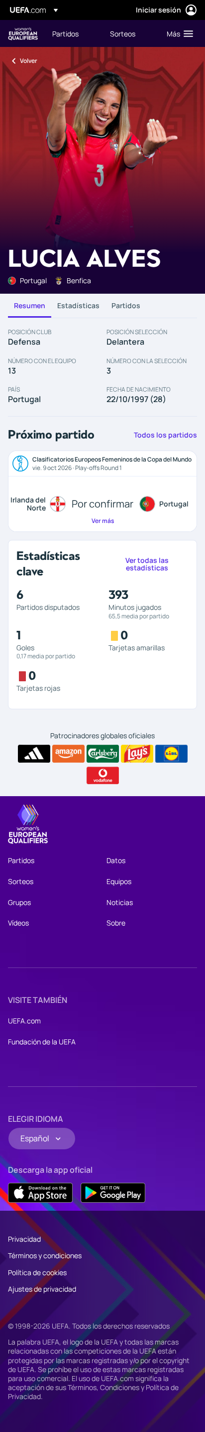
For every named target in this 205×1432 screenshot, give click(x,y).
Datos (115, 860)
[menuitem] (73, 33)
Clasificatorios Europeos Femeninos (23, 33)
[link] (65, 33)
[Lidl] (171, 754)
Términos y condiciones (45, 1255)
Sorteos (20, 881)
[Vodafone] (103, 776)
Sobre (115, 923)
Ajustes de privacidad (42, 1289)
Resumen (29, 305)
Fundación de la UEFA (42, 1041)
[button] (177, 33)
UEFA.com (24, 1020)
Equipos (118, 881)
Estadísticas (78, 305)
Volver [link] (28, 60)
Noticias (119, 902)
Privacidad (24, 1239)
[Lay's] (137, 754)
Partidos (125, 305)
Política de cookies (37, 1272)
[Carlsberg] (103, 754)
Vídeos (18, 923)
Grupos (19, 902)
